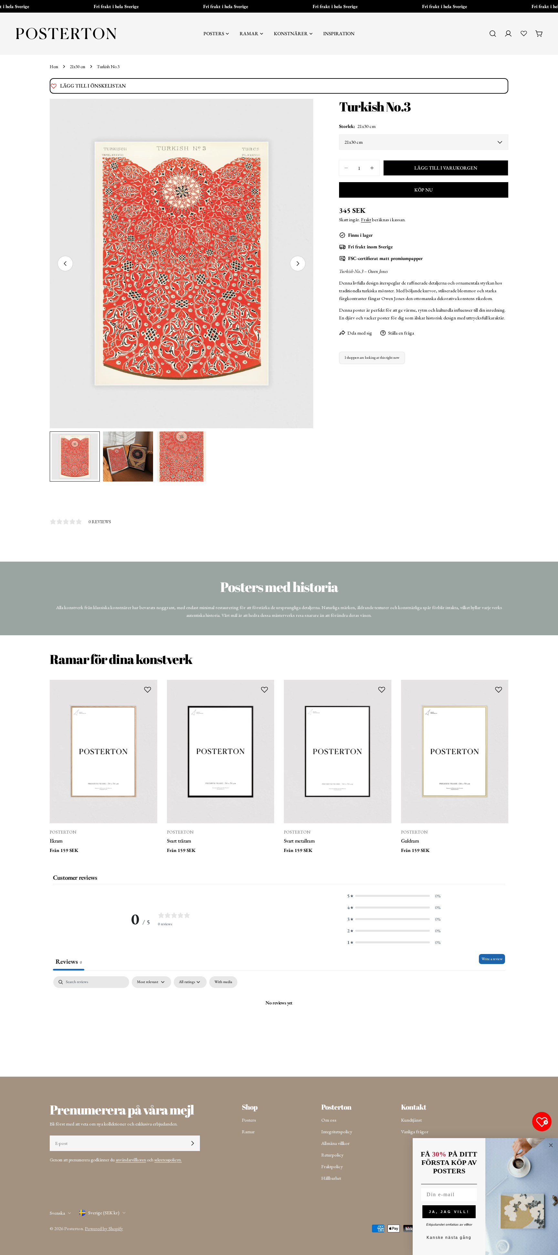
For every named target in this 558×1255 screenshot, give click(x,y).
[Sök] (492, 33)
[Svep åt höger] (297, 263)
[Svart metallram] (337, 751)
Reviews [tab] (69, 961)
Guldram (410, 840)
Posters (249, 1120)
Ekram (56, 840)
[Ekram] (103, 751)
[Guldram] (455, 751)
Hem (54, 66)
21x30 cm (77, 66)
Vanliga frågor (415, 1131)
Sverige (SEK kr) (103, 1212)
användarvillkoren (131, 1160)
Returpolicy (332, 1155)
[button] (394, 896)
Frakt (366, 219)
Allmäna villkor (335, 1143)
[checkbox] (223, 982)
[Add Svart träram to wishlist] (264, 689)
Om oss (328, 1120)
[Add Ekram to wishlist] (147, 689)
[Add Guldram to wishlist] (498, 689)
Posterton (73, 1228)
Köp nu (423, 190)
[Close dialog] (551, 1145)
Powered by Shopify (104, 1228)
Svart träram (179, 840)
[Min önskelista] (523, 33)
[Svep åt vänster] (65, 263)
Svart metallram (299, 840)
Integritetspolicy (336, 1131)
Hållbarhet (331, 1178)
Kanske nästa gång (449, 1237)
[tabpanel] (279, 1024)
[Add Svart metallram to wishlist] (381, 689)
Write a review (491, 958)
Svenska (57, 1213)
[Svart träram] (220, 751)
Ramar (248, 1131)
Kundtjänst (411, 1120)
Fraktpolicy (332, 1166)
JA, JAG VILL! (449, 1212)
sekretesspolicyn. (168, 1160)
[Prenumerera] (192, 1143)
